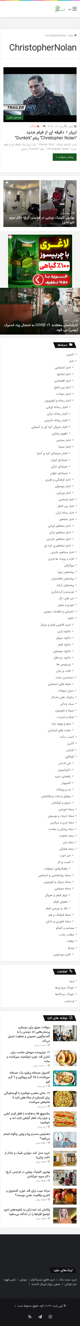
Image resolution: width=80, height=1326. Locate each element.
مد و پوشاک (63, 789)
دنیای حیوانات (66, 691)
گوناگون (69, 756)
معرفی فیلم (61, 902)
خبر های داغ (66, 598)
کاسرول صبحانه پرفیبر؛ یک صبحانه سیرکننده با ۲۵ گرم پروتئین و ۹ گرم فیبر (29, 1077)
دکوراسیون (64, 770)
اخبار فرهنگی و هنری (58, 480)
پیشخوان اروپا (66, 572)
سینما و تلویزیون (64, 710)
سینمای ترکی (59, 466)
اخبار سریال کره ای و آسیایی (49, 427)
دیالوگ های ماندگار (62, 697)
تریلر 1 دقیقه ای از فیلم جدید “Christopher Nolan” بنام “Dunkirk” (46, 135)
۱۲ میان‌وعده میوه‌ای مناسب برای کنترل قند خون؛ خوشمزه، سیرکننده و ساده (28, 1057)
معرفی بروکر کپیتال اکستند (46, 1284)
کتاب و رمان (63, 671)
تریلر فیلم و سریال (56, 895)
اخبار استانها (64, 374)
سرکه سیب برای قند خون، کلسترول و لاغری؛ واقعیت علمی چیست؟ (28, 1193)
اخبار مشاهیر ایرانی (59, 526)
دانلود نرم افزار (62, 658)
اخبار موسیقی (63, 486)
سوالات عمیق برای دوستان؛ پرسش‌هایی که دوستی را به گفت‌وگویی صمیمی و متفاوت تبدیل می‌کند (29, 1034)
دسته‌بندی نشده (65, 677)
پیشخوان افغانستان (62, 578)
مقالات (70, 941)
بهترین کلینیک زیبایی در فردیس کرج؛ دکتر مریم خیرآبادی (41, 220)
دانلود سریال (63, 638)
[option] (40, 203)
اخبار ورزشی (64, 493)
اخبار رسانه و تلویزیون (58, 400)
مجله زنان (68, 842)
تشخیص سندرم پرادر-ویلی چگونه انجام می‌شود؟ (27, 1136)
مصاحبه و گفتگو (65, 928)
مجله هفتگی (66, 849)
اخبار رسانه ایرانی (57, 407)
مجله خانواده (66, 836)
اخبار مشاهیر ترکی (60, 532)
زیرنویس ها (64, 664)
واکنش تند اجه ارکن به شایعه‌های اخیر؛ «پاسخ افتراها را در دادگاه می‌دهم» (27, 1211)
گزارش (70, 750)
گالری (70, 743)
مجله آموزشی (66, 809)
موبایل (23, 1280)
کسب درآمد (67, 737)
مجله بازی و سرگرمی (62, 822)
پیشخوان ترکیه (65, 585)
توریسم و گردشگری (62, 592)
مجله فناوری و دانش (58, 921)
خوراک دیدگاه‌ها (64, 994)
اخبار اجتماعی (63, 367)
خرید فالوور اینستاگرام (43, 1280)
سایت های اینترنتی (59, 730)
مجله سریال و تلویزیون (57, 882)
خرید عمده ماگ (68, 1280)
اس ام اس (64, 763)
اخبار (71, 361)
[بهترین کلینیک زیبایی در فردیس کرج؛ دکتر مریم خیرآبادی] (65, 1178)
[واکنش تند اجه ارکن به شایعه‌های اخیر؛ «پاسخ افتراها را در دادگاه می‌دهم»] (65, 1215)
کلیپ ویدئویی (62, 954)
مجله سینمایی (62, 888)
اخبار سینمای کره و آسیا (52, 453)
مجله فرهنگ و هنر (59, 915)
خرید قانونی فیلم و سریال (55, 625)
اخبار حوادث (63, 394)
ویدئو (71, 948)
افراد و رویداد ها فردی (61, 559)
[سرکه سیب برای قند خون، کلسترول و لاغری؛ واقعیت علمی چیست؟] (65, 1197)
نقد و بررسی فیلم (57, 908)
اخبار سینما (64, 447)
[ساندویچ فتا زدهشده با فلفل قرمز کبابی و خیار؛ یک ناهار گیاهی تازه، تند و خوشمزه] (65, 1119)
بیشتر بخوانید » (64, 157)
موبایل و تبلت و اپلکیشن (56, 796)
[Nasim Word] (60, 9)
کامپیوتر (66, 783)
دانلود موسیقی (62, 651)
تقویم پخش (60, 433)
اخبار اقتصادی (62, 381)
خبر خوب (65, 855)
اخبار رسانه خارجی (56, 420)
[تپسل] (10, 237)
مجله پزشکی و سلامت (61, 829)
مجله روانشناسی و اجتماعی (54, 875)
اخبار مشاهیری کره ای (57, 545)
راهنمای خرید (63, 776)
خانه (71, 35)
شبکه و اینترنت (65, 717)
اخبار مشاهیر (66, 519)
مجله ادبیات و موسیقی (61, 816)
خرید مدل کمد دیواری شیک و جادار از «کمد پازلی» (27, 1155)
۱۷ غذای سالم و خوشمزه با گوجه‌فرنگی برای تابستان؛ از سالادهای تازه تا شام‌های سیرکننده (27, 1097)
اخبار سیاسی (63, 440)
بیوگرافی (69, 565)
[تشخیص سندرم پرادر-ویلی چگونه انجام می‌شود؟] (65, 1140)
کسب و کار (64, 862)
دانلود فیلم (64, 644)
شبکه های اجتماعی (59, 684)
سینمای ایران (59, 460)
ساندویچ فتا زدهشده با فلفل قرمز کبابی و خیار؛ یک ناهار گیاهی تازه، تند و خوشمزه (27, 1118)
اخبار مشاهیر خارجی (59, 539)
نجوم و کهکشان (61, 803)
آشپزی (70, 354)
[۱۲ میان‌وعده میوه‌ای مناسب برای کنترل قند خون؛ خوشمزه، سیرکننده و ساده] (65, 1058)
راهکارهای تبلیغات (56, 869)
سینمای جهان (59, 473)
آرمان (70, 126)
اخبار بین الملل (62, 387)
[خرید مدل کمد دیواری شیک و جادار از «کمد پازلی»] (65, 1159)
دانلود (70, 618)
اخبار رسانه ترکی (57, 414)
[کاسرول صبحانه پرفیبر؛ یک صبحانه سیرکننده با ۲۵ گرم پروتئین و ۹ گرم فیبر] (65, 1078)
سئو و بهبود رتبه (61, 723)
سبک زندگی (67, 704)
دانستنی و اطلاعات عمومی (59, 611)
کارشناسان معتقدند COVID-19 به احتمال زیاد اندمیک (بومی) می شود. (41, 327)
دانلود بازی (64, 631)
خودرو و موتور (66, 605)
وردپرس (69, 1001)
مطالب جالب (66, 934)
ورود (71, 981)
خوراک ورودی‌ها (64, 987)
